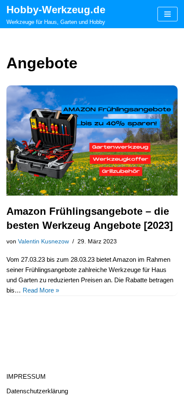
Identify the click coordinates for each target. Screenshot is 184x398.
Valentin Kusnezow (43, 241)
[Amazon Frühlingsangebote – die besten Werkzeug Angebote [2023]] (92, 140)
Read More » (41, 290)
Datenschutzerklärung (37, 391)
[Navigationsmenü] (167, 14)
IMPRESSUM (26, 376)
